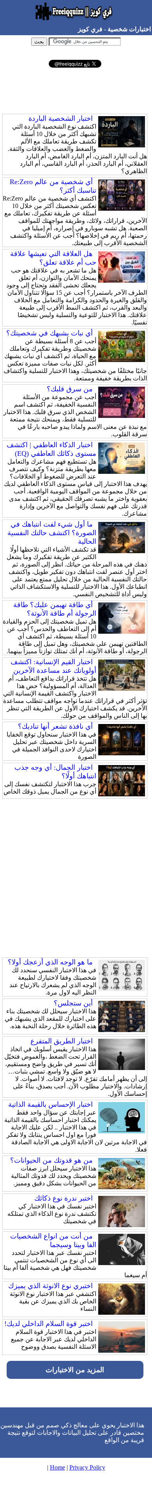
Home (57, 1467)
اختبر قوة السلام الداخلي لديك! (48, 1324)
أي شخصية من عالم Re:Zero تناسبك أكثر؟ (53, 186)
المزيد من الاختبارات (75, 1370)
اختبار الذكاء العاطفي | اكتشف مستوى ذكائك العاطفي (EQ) (51, 449)
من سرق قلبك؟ (70, 389)
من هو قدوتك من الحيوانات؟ (51, 1160)
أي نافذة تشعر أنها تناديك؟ (55, 726)
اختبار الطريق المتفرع (61, 1041)
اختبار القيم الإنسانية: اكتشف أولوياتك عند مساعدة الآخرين (53, 666)
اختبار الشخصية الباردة (60, 118)
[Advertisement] (74, 91)
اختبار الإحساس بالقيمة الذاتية (50, 1104)
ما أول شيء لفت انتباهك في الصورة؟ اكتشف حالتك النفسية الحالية (51, 532)
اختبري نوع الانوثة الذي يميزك (50, 1286)
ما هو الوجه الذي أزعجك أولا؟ (50, 962)
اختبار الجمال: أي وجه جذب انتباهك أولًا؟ (55, 772)
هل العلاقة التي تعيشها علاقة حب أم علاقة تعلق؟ (53, 258)
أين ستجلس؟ (73, 1003)
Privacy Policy (87, 1467)
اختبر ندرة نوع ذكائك (63, 1198)
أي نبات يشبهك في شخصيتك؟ (49, 333)
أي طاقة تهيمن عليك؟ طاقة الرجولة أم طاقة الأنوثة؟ (54, 609)
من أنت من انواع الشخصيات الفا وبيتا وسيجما (53, 1240)
